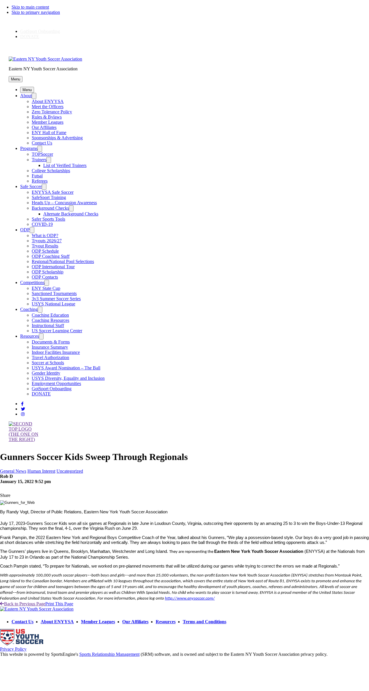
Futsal (37, 175)
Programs (28, 148)
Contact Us (42, 142)
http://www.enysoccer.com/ (190, 598)
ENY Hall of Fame (49, 132)
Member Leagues (47, 122)
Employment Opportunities (56, 383)
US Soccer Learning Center (57, 330)
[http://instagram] (23, 414)
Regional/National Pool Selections (63, 261)
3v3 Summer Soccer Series (56, 298)
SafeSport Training (49, 197)
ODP (25, 229)
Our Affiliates (44, 127)
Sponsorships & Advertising (57, 137)
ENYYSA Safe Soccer (53, 192)
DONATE (29, 36)
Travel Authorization (50, 357)
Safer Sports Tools (48, 219)
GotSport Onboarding (40, 31)
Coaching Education (50, 315)
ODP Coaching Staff (50, 256)
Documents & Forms (51, 341)
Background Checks (50, 208)
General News (13, 471)
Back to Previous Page (24, 603)
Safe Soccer (31, 186)
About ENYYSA (48, 101)
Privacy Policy (13, 649)
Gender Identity (46, 373)
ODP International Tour (53, 266)
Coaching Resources (50, 320)
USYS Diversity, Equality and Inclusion (68, 378)
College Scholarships (51, 170)
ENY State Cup (46, 288)
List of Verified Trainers (64, 165)
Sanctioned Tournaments (54, 293)
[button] (15, 79)
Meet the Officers (47, 106)
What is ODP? (45, 235)
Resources (29, 336)
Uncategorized (70, 471)
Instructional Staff (48, 325)
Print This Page (59, 603)
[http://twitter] (23, 409)
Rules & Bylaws (47, 116)
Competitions (32, 282)
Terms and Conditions (204, 621)
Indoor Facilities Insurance (56, 352)
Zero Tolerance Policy (52, 111)
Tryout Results (45, 245)
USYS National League (53, 303)
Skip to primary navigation (36, 12)
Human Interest (41, 471)
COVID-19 (42, 224)
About (26, 95)
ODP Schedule (45, 251)
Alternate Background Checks (70, 213)
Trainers (39, 159)
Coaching (29, 309)
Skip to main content (30, 7)
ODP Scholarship (47, 271)
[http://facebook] (22, 404)
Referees (40, 181)
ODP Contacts (45, 277)
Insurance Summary (50, 347)
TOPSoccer (42, 154)
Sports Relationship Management (109, 654)
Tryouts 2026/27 (47, 240)
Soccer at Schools (48, 362)
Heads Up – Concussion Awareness (64, 202)
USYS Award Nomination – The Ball (66, 367)
